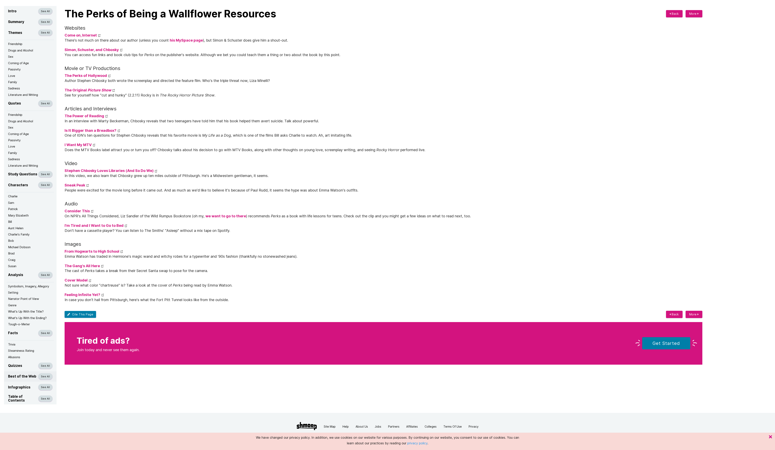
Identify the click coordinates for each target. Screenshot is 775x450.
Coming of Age (18, 63)
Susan (12, 266)
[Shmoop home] (307, 426)
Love (11, 76)
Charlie (13, 196)
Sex (10, 57)
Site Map (330, 426)
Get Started (666, 343)
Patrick (13, 209)
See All (45, 11)
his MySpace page (186, 40)
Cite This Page (81, 314)
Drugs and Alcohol (20, 50)
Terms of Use (452, 426)
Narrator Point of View (23, 299)
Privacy (474, 426)
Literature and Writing (23, 95)
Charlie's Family (18, 234)
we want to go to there (225, 216)
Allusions (14, 357)
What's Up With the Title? (26, 311)
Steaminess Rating (21, 351)
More (693, 13)
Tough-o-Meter (19, 324)
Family (12, 82)
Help (345, 426)
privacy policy (417, 443)
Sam (11, 203)
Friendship (15, 44)
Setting (13, 292)
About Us (362, 426)
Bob (11, 241)
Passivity (14, 69)
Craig (11, 260)
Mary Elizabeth (18, 215)
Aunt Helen (15, 228)
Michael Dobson (19, 247)
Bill (10, 222)
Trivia (11, 344)
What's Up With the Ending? (27, 318)
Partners (393, 426)
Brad (11, 253)
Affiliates (412, 426)
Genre (12, 305)
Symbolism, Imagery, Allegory (28, 286)
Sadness (14, 88)
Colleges (431, 426)
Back (675, 13)
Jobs (378, 426)
